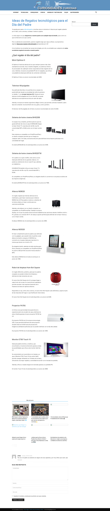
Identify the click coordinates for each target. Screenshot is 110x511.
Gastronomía (74, 12)
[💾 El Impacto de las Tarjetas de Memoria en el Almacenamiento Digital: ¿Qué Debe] (21, 410)
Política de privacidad (34, 509)
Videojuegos (34, 12)
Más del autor (30, 400)
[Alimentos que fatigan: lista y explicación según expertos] (21, 430)
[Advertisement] (40, 384)
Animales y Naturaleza (54, 12)
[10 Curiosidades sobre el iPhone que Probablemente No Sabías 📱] (59, 410)
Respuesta (20, 459)
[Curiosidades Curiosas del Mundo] (55, 5)
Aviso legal (26, 509)
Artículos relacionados (19, 400)
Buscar (74, 21)
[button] (96, 12)
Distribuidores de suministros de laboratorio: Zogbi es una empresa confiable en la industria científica (58, 439)
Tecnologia (24, 12)
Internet (16, 12)
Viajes (66, 12)
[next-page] (16, 445)
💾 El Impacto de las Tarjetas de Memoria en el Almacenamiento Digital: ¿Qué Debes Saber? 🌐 (20, 418)
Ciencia (42, 12)
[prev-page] (13, 445)
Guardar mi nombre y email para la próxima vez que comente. (30, 496)
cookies (41, 509)
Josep (19, 455)
